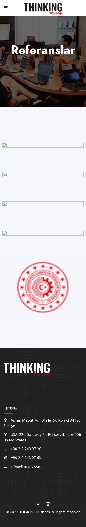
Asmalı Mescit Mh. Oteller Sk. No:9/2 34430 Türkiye (42, 423)
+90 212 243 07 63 (26, 458)
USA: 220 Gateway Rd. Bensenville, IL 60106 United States (42, 437)
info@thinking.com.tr (28, 467)
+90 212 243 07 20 (26, 449)
